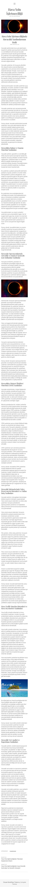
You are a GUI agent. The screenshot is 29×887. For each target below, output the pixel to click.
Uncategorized (13, 851)
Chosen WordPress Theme (10, 882)
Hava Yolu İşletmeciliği (14, 11)
